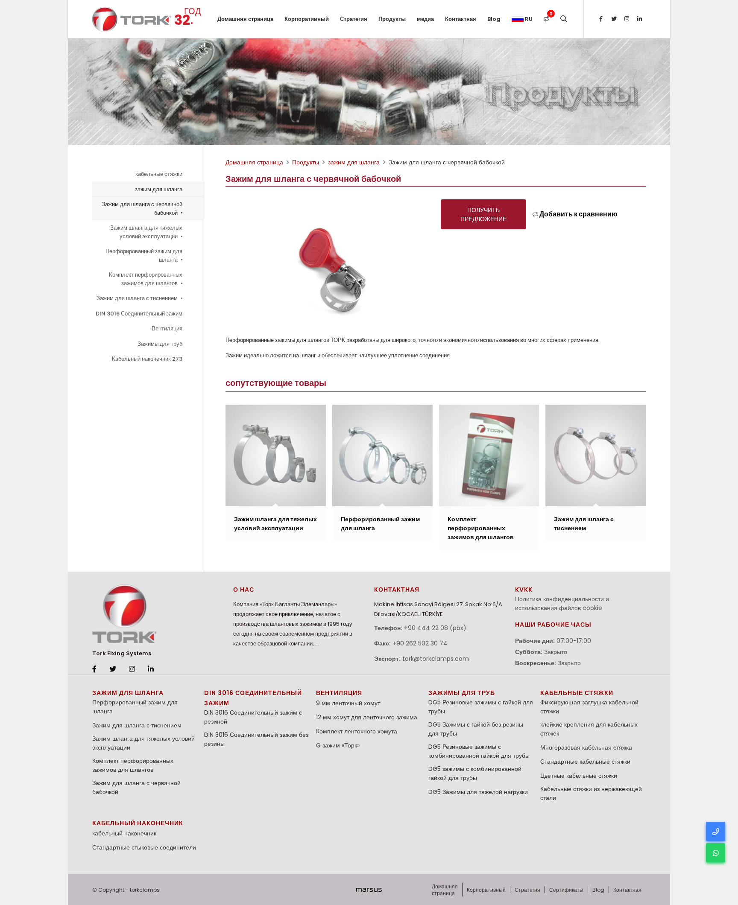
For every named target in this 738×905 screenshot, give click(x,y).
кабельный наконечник (137, 823)
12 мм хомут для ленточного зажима (366, 717)
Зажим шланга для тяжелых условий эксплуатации (146, 232)
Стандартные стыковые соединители (144, 847)
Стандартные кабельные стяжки (585, 761)
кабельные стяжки (158, 174)
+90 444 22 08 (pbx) (435, 628)
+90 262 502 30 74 (420, 643)
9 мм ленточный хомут (348, 703)
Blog (494, 19)
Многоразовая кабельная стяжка (586, 747)
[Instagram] (626, 19)
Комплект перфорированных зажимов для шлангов (145, 279)
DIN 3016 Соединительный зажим (139, 313)
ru (528, 19)
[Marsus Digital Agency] (369, 890)
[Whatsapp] (715, 852)
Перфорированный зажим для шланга (143, 255)
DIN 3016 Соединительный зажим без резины (256, 739)
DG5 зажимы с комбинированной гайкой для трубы (474, 773)
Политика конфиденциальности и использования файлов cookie (562, 603)
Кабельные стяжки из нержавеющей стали (591, 793)
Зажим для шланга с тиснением (138, 298)
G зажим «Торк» (338, 745)
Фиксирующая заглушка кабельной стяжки (589, 706)
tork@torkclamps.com (435, 658)
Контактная (460, 19)
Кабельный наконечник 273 (147, 359)
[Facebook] (600, 19)
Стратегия (353, 19)
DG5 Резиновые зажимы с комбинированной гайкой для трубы (479, 751)
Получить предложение (483, 214)
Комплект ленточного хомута (356, 731)
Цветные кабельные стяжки (578, 775)
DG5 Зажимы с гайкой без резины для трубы (475, 729)
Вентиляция (167, 328)
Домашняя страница (245, 19)
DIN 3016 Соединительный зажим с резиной (253, 717)
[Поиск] (564, 19)
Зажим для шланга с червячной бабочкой (142, 208)
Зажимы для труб (160, 344)
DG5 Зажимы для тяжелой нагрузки (478, 792)
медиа (425, 19)
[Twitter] (613, 19)
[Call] (715, 831)
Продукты (392, 19)
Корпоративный (306, 19)
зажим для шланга (158, 189)
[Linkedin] (639, 19)
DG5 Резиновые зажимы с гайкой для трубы (480, 706)
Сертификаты (566, 889)
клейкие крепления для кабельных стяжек (589, 729)
